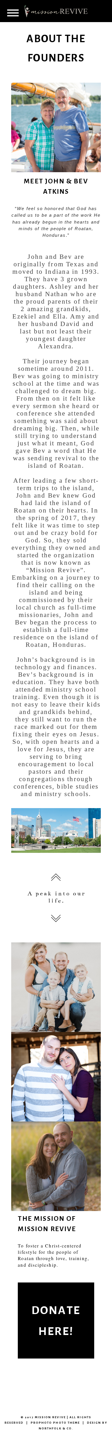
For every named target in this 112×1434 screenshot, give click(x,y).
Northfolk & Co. (56, 1428)
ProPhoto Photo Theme (55, 1422)
